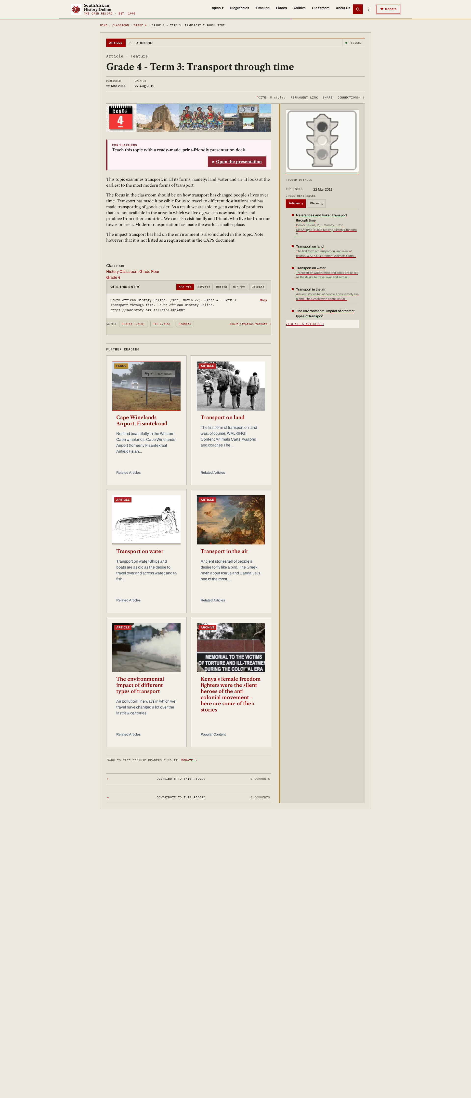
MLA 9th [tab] (239, 287)
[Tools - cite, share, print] (368, 9)
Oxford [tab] (221, 287)
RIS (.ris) (161, 324)
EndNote (185, 324)
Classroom (320, 8)
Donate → (189, 760)
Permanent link (304, 97)
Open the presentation (239, 161)
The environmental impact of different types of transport (140, 685)
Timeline (263, 8)
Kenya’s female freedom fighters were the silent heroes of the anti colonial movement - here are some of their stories (231, 694)
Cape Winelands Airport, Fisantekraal (141, 421)
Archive (299, 8)
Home (103, 25)
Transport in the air (224, 551)
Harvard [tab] (203, 287)
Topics (216, 8)
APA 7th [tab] (185, 287)
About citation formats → (250, 324)
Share (328, 97)
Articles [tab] (296, 203)
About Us (343, 8)
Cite (271, 97)
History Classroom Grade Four (132, 271)
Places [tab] (316, 203)
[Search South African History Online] (358, 9)
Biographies (239, 8)
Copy (263, 300)
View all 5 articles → (305, 324)
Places (281, 8)
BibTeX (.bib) (133, 324)
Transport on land (223, 417)
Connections (351, 97)
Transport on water (139, 551)
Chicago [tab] (258, 287)
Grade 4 (140, 25)
